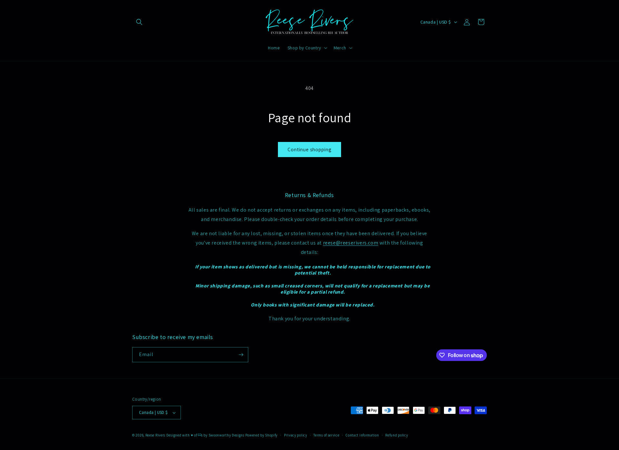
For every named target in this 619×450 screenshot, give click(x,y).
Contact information (362, 435)
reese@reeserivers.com (350, 242)
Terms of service (326, 435)
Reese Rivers (155, 435)
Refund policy (396, 435)
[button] (139, 22)
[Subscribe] (241, 354)
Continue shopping (309, 149)
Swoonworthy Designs (226, 435)
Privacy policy (295, 435)
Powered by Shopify (261, 435)
